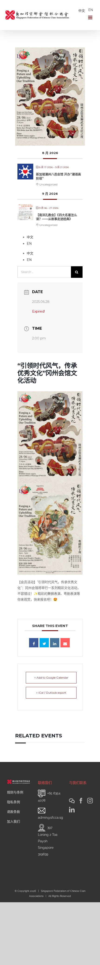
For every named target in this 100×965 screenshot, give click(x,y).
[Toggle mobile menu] (90, 17)
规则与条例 (15, 792)
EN (90, 10)
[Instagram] (90, 800)
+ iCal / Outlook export (51, 692)
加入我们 (13, 821)
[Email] (65, 642)
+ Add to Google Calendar (51, 677)
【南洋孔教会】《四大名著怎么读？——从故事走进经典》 (56, 217)
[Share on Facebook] (33, 642)
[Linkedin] (54, 642)
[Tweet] (44, 642)
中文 (81, 11)
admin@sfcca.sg (50, 817)
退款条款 (13, 812)
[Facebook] (81, 800)
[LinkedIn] (72, 809)
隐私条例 (13, 802)
